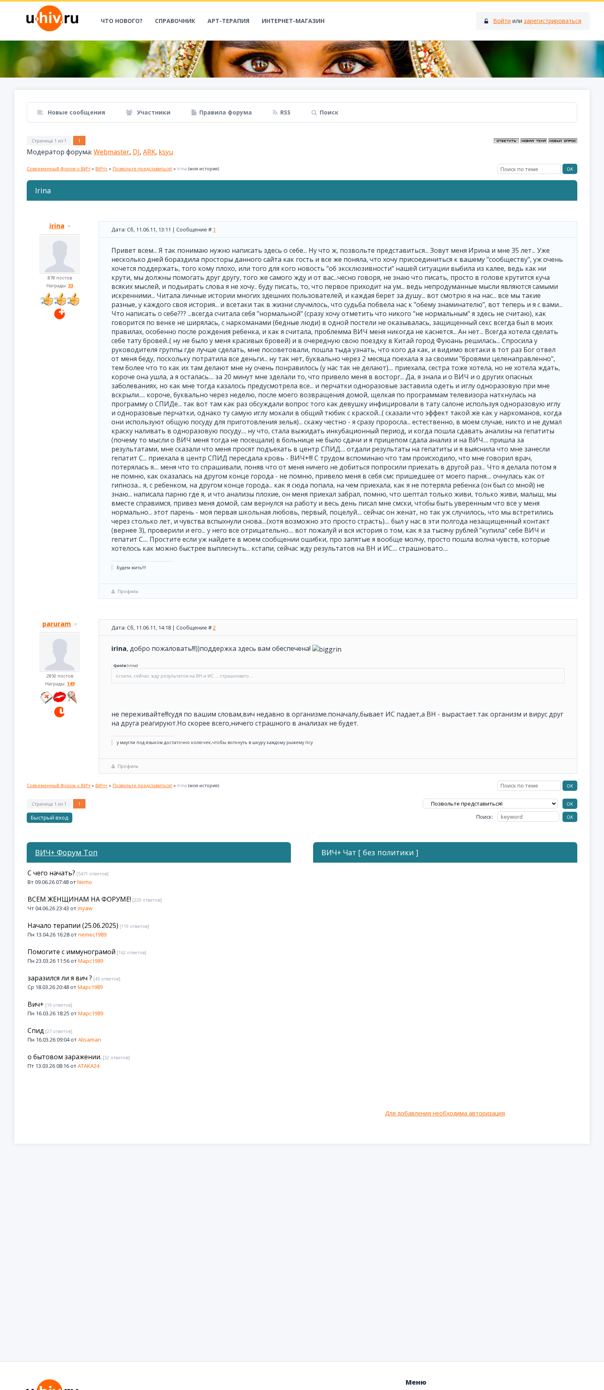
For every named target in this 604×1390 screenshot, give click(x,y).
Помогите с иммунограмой (71, 951)
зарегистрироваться (552, 21)
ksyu (166, 151)
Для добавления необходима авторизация (445, 1113)
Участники (153, 112)
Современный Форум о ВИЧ (58, 168)
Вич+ (36, 1004)
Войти (502, 21)
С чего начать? (51, 872)
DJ (136, 151)
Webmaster (111, 151)
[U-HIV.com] (302, 59)
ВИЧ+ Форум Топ (66, 852)
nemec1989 (92, 934)
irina (57, 225)
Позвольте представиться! (142, 168)
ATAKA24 (88, 1065)
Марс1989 (90, 960)
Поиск (329, 112)
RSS (285, 112)
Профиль (128, 591)
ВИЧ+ (101, 168)
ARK (149, 151)
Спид (36, 1030)
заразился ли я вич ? (60, 977)
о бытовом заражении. (64, 1056)
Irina (182, 168)
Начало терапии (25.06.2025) (73, 925)
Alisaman (89, 1039)
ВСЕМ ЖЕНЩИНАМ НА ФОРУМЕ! (79, 899)
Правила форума (225, 112)
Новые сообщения (75, 112)
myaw (85, 908)
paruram (56, 623)
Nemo (84, 882)
